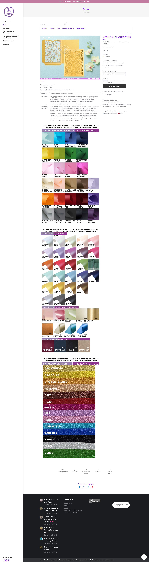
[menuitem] (129, 33)
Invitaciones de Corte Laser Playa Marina (51, 540)
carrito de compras (109, 472)
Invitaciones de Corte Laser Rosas (51, 501)
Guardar (42, 81)
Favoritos (97, 472)
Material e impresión (71, 512)
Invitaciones (111, 42)
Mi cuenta (8, 558)
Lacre (66, 508)
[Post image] (41, 500)
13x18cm (107, 56)
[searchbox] (53, 24)
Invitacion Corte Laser (123, 42)
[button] (108, 94)
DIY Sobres (106, 44)
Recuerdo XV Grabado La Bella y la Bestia (51, 509)
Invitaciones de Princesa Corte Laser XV (51, 530)
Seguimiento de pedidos (86, 472)
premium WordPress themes (103, 560)
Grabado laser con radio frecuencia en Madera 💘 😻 (50, 519)
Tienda (104, 42)
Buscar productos (63, 472)
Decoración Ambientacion (73, 510)
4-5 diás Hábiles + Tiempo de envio (114, 63)
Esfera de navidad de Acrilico (51, 548)
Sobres (66, 505)
